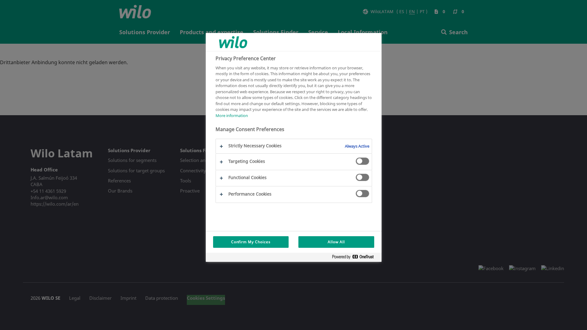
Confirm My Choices (251, 241)
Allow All (336, 241)
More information (232, 115)
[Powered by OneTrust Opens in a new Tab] (355, 258)
